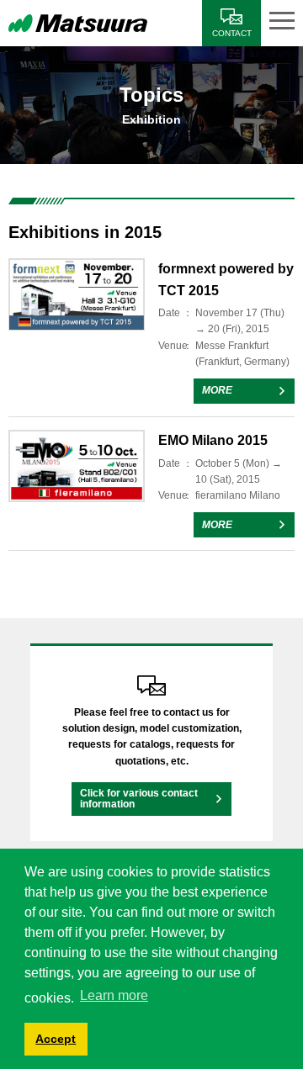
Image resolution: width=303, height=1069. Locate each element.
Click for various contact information (139, 798)
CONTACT (232, 33)
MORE (217, 390)
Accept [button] (55, 1038)
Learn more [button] (114, 995)
